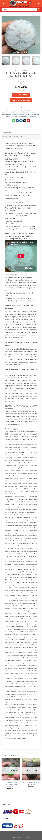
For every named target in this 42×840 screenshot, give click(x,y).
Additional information (12, 136)
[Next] (37, 35)
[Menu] (3, 3)
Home (17, 70)
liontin (25, 111)
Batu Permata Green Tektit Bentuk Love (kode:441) (10, 784)
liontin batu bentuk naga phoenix (27, 116)
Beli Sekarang (20, 95)
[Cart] (38, 3)
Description (8, 132)
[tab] (21, 132)
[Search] (38, 9)
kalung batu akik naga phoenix (13, 114)
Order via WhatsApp (21, 100)
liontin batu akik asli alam (29, 114)
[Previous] (5, 35)
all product (20, 111)
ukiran (24, 70)
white (33, 111)
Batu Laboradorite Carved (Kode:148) (31, 783)
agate (15, 111)
